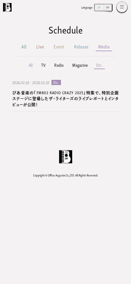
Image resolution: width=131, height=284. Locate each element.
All (24, 46)
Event (59, 46)
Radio (59, 64)
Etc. (99, 64)
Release (81, 46)
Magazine (80, 64)
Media (104, 46)
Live (40, 46)
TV (43, 64)
